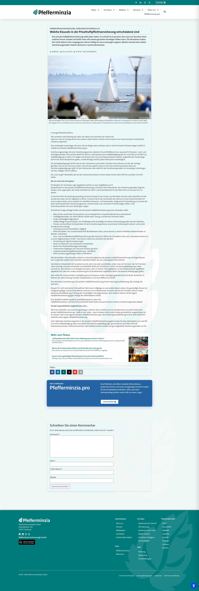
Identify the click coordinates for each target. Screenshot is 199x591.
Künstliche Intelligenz (146, 537)
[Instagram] (26, 534)
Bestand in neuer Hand (147, 530)
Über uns (152, 10)
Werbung (141, 552)
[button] (52, 372)
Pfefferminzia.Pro (122, 551)
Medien (122, 10)
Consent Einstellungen (127, 576)
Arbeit (164, 523)
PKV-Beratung (143, 527)
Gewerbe (165, 534)
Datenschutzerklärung (171, 576)
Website (53, 477)
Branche (165, 548)
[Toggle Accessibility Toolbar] (194, 586)
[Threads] (29, 534)
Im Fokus (108, 10)
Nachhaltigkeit (143, 541)
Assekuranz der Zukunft (147, 523)
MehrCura (120, 554)
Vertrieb (165, 537)
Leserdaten (120, 534)
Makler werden (144, 534)
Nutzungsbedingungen (144, 576)
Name (53, 461)
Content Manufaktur (124, 537)
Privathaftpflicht (90, 52)
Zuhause (165, 544)
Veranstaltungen (144, 559)
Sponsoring (142, 555)
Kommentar (55, 434)
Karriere (119, 527)
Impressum (158, 576)
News (93, 10)
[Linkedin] (23, 534)
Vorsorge (165, 541)
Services (136, 10)
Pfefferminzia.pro (152, 14)
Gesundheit (166, 527)
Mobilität (165, 530)
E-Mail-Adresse (56, 469)
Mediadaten (120, 530)
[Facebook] (20, 534)
